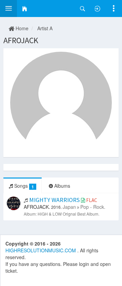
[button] (8, 8)
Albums (61, 185)
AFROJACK (20, 40)
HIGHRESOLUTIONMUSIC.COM (41, 250)
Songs (23, 185)
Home (21, 28)
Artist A (45, 28)
